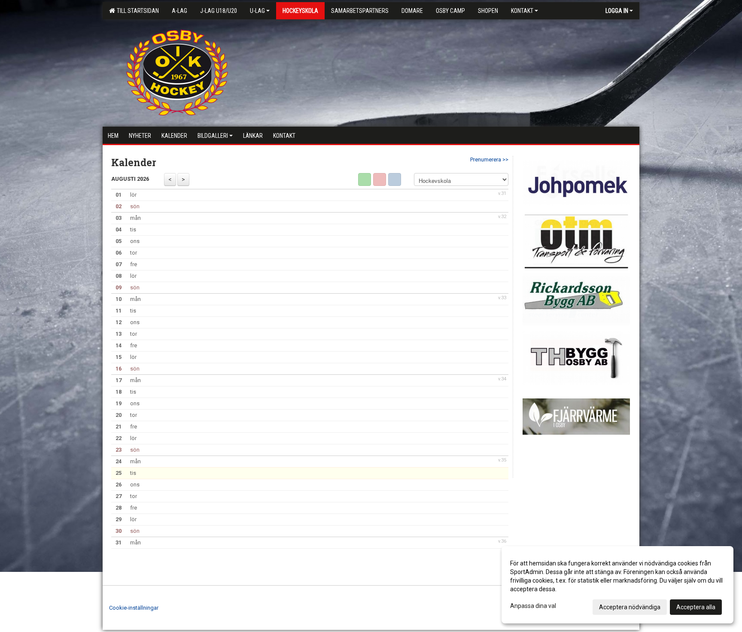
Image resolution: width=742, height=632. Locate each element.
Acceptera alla (695, 607)
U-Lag (257, 10)
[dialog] (617, 584)
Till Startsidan (136, 10)
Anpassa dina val (533, 605)
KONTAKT (522, 10)
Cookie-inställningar (133, 608)
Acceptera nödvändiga (629, 607)
